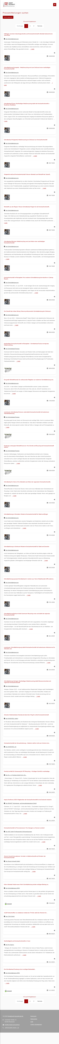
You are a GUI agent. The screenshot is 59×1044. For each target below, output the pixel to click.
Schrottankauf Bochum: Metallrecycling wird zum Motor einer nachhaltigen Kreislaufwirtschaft (24, 242)
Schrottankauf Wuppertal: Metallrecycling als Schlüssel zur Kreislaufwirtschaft (25, 140)
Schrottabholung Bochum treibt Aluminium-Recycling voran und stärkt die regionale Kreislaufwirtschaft (27, 614)
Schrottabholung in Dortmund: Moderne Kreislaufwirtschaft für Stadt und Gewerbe (26, 546)
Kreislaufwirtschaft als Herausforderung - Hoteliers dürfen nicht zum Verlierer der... (27, 743)
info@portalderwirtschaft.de (12, 1025)
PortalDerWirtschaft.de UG (15, 1016)
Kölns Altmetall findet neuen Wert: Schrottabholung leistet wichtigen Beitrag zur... (26, 884)
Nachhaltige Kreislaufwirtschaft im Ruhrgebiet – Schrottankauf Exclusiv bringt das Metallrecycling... (26, 344)
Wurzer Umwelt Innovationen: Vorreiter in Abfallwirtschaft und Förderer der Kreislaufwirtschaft (25, 856)
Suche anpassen (8, 17)
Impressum (33, 1016)
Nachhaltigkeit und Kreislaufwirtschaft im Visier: (17, 941)
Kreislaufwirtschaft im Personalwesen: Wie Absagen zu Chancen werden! (24, 828)
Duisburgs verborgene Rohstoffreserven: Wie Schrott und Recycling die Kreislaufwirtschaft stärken (29, 446)
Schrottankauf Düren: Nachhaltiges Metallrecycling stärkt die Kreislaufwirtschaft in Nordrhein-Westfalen (26, 104)
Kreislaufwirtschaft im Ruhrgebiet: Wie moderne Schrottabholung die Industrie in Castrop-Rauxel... (28, 278)
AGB (31, 1022)
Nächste (39, 26)
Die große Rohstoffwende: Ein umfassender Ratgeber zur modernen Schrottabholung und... (29, 379)
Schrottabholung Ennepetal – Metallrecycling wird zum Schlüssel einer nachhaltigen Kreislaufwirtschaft (27, 68)
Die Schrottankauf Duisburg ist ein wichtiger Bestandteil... (19, 969)
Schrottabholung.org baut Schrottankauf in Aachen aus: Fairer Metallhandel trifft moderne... (29, 579)
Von (12, 39)
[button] (29, 53)
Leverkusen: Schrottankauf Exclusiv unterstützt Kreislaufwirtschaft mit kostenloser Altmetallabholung (26, 412)
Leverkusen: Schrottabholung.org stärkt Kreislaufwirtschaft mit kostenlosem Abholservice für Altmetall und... (29, 648)
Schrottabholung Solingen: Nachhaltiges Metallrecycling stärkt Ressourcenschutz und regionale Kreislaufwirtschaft (27, 681)
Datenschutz (33, 1019)
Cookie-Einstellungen (36, 1024)
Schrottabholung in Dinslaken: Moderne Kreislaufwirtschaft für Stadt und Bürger (26, 514)
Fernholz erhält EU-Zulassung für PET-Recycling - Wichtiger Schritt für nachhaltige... (27, 771)
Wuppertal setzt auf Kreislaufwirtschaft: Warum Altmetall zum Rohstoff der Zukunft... (27, 174)
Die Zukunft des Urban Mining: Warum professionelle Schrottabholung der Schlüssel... (27, 311)
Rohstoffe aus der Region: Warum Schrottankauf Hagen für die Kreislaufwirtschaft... (27, 207)
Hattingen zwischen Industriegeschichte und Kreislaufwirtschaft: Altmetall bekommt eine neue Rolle (28, 34)
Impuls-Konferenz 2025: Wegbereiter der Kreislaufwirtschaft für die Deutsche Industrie (28, 799)
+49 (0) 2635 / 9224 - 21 (12, 1028)
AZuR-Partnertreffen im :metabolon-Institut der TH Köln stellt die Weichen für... (25, 913)
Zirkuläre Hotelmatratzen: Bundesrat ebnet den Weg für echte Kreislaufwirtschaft (26, 715)
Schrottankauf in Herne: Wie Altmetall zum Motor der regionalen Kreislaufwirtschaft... (27, 482)
